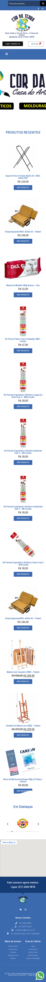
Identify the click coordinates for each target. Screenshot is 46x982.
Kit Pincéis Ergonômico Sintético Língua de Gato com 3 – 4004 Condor (23, 396)
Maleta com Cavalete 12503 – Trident (23, 672)
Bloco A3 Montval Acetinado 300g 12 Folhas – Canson (23, 780)
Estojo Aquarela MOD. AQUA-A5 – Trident (23, 618)
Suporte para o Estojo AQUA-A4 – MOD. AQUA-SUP (23, 177)
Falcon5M (23, 975)
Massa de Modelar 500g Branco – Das (23, 285)
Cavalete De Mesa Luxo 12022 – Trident (23, 725)
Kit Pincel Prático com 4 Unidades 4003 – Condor (23, 340)
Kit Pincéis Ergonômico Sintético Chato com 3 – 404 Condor (23, 563)
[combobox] (24, 3)
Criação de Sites (33, 975)
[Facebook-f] (38, 8)
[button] (7, 54)
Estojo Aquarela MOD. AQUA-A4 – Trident (23, 231)
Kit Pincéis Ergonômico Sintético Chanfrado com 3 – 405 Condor (23, 507)
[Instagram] (42, 8)
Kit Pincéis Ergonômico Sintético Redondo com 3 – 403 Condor (23, 451)
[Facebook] (21, 909)
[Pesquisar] (43, 3)
